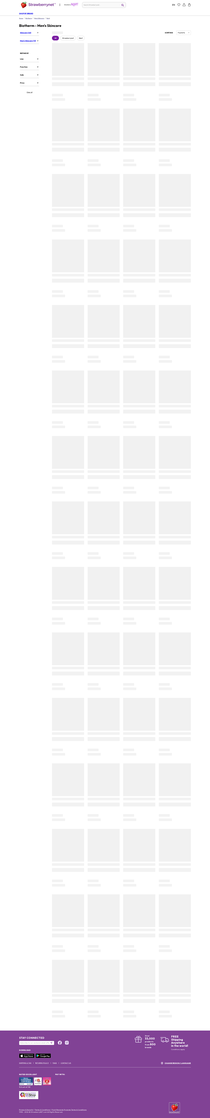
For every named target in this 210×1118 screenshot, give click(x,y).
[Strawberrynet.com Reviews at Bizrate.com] (26, 1085)
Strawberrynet (68, 38)
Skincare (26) (25, 33)
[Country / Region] (173, 4)
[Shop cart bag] (189, 4)
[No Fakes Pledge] (47, 1083)
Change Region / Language (178, 1063)
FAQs (55, 1063)
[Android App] (44, 1057)
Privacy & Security (26, 1110)
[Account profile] (184, 4)
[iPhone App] (27, 1057)
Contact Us (66, 1063)
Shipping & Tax (25, 1063)
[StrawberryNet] (37, 5)
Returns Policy (42, 1063)
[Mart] (71, 6)
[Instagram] (66, 1043)
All (55, 38)
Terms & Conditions (42, 1110)
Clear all (29, 92)
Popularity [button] (181, 33)
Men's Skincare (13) (28, 41)
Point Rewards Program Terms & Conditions (69, 1110)
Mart (81, 38)
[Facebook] (59, 1043)
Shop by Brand (26, 13)
